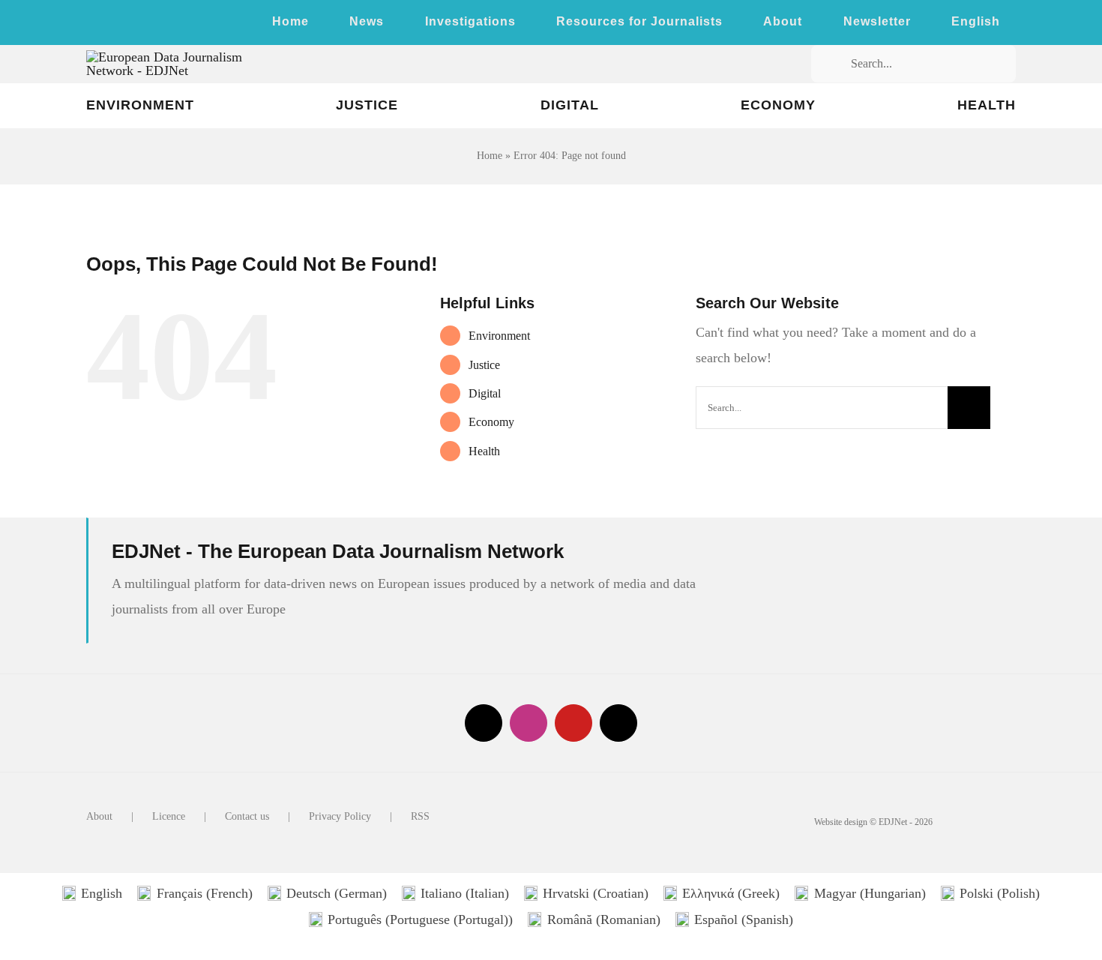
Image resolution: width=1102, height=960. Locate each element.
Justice (484, 364)
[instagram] (114, 25)
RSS (420, 816)
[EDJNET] (188, 57)
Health (484, 451)
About (99, 816)
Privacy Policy (340, 816)
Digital (485, 393)
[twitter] (90, 25)
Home (489, 155)
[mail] (618, 723)
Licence (168, 816)
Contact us (247, 816)
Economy (491, 422)
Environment (499, 335)
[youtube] (138, 25)
